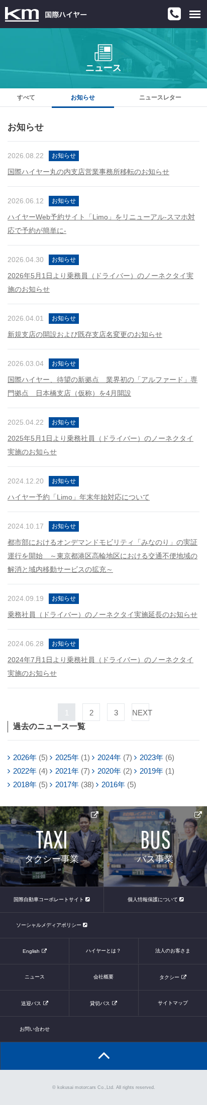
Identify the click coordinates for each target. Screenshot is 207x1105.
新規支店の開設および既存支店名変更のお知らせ (85, 334)
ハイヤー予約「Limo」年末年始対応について (79, 497)
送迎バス (31, 1003)
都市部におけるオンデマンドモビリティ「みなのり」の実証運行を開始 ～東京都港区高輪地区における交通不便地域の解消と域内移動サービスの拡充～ (102, 555)
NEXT (140, 712)
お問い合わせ (35, 1029)
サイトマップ (173, 1003)
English (31, 951)
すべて (26, 97)
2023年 (151, 757)
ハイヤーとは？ (103, 950)
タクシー (169, 977)
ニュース (35, 976)
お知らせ (83, 97)
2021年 (67, 771)
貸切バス (100, 1003)
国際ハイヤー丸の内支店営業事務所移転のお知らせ (88, 172)
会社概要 (103, 976)
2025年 (67, 757)
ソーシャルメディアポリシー (49, 925)
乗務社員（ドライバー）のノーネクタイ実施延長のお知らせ (102, 614)
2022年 (25, 771)
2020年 (109, 771)
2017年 (67, 784)
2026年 (25, 757)
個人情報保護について (153, 899)
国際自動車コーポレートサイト (49, 899)
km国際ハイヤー (46, 14)
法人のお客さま (172, 950)
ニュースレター (160, 97)
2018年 (25, 784)
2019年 (151, 771)
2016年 (113, 784)
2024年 (109, 757)
